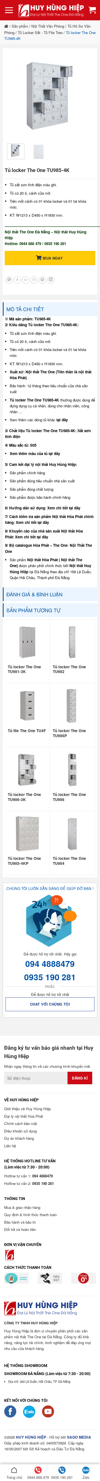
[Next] (84, 96)
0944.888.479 (38, 1477)
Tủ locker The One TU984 (69, 861)
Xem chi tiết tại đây (63, 507)
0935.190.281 (62, 1477)
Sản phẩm (20, 26)
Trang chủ (14, 1477)
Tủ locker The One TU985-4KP (24, 861)
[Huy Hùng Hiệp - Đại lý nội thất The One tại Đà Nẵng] (51, 10)
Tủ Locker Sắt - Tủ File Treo (40, 32)
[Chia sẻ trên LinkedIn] (50, 280)
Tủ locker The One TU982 (69, 669)
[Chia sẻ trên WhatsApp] (9, 280)
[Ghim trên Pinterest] (42, 280)
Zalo (85, 1477)
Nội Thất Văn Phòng (47, 26)
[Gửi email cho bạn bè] (34, 280)
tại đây (62, 419)
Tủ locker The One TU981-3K (24, 669)
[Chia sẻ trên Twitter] (25, 280)
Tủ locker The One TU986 (69, 797)
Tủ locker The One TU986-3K (24, 797)
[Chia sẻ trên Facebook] (17, 280)
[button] (9, 10)
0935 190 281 (50, 977)
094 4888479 (50, 963)
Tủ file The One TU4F (27, 730)
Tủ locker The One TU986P (69, 733)
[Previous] (16, 96)
